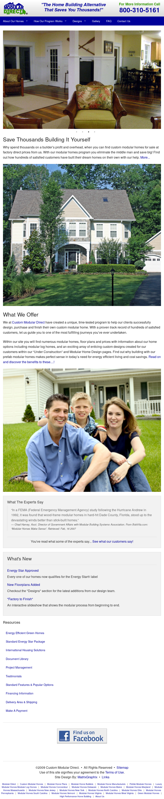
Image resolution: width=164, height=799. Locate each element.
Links (105, 777)
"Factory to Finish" (20, 599)
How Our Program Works (48, 21)
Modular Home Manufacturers (111, 783)
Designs (77, 21)
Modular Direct (9, 783)
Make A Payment (16, 711)
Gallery (96, 21)
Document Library (17, 659)
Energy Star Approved (23, 570)
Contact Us (123, 21)
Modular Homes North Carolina (103, 790)
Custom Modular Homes (31, 783)
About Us (99, 796)
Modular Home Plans (57, 783)
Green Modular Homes (148, 793)
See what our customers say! (112, 541)
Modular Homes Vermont (63, 793)
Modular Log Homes (27, 786)
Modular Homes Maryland (138, 786)
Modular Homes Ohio (132, 790)
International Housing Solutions (25, 650)
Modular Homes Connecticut (54, 786)
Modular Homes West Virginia (120, 793)
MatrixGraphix (87, 777)
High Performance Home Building (75, 796)
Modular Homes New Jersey (42, 790)
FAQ (108, 21)
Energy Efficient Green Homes (25, 633)
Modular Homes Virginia (90, 793)
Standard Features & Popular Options (29, 685)
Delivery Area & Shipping (21, 702)
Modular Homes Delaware (84, 786)
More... (145, 157)
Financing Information (19, 693)
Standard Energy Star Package (25, 641)
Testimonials (14, 676)
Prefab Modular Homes (140, 783)
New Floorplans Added (23, 584)
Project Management (19, 667)
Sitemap (122, 767)
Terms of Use (114, 772)
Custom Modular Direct (28, 322)
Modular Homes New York (72, 790)
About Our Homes (13, 21)
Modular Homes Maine (111, 786)
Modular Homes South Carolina (32, 793)
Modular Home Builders (82, 783)
